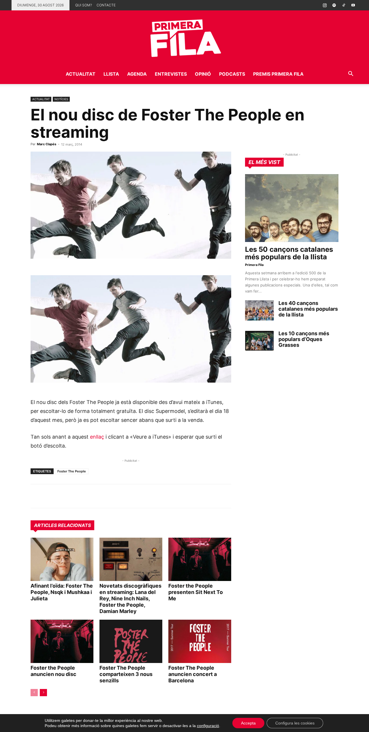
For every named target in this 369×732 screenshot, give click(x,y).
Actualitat (80, 74)
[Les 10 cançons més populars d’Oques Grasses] (259, 341)
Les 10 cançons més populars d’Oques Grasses (303, 339)
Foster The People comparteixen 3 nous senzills (126, 674)
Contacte (106, 5)
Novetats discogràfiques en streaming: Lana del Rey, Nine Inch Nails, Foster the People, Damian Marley (130, 598)
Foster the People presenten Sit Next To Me (195, 592)
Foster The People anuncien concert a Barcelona (192, 674)
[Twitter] (63, 496)
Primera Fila (254, 265)
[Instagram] (324, 5)
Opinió (203, 74)
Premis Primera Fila (278, 74)
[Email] (89, 496)
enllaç (97, 437)
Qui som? (83, 5)
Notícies (61, 99)
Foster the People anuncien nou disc (53, 671)
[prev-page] (34, 692)
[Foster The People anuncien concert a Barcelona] (199, 641)
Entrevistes (171, 74)
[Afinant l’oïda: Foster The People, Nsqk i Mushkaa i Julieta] (62, 559)
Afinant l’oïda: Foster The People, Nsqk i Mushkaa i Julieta (62, 592)
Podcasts (232, 74)
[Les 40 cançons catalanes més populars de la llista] (259, 310)
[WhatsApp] (36, 496)
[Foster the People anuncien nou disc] (62, 641)
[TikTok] (343, 5)
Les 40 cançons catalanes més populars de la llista (308, 309)
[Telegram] (49, 496)
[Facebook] (76, 496)
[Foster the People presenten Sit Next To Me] (199, 559)
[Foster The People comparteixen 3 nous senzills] (130, 641)
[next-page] (43, 692)
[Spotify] (334, 5)
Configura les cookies (295, 723)
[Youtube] (353, 5)
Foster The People (71, 471)
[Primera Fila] (184, 37)
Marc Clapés (46, 144)
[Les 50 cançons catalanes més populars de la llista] (291, 208)
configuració (208, 725)
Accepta (248, 723)
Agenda (137, 74)
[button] (350, 74)
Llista (111, 74)
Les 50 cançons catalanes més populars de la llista (289, 253)
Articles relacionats (62, 525)
